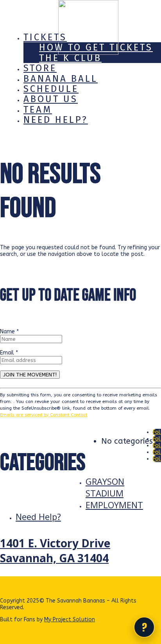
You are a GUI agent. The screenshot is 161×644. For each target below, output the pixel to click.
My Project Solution (69, 619)
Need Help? (55, 119)
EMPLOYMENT (114, 505)
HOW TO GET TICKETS (96, 47)
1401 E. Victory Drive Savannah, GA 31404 (55, 550)
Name (9, 331)
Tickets (45, 37)
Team (37, 109)
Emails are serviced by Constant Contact (43, 414)
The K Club (70, 57)
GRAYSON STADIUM (105, 487)
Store (40, 68)
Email (9, 352)
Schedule (51, 88)
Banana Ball (60, 78)
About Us (50, 99)
